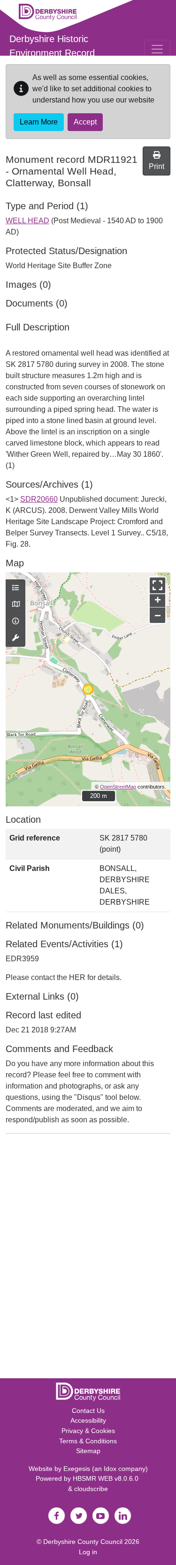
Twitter (78, 1515)
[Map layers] (15, 588)
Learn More (39, 122)
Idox (110, 1468)
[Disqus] (88, 1258)
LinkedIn (123, 1515)
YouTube (100, 1515)
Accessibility (88, 1420)
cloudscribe (91, 1488)
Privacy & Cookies (88, 1430)
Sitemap (88, 1451)
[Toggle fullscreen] (157, 585)
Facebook (56, 1515)
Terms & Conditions (88, 1441)
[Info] (15, 621)
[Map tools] (15, 638)
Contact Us (88, 1410)
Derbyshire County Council (82, 1541)
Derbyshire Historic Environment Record (52, 46)
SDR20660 (39, 499)
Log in (88, 1552)
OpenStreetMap (118, 787)
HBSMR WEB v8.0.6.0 (106, 1478)
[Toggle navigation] (157, 49)
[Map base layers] (15, 604)
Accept (85, 122)
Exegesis (76, 1468)
